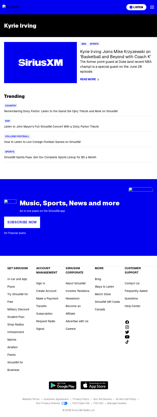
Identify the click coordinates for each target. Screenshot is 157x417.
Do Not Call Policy (126, 399)
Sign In (40, 283)
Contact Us (132, 283)
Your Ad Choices (102, 399)
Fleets (11, 355)
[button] (152, 7)
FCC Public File (81, 403)
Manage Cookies (116, 403)
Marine (11, 339)
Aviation (12, 347)
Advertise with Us (77, 321)
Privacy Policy (81, 399)
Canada (100, 309)
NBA (84, 44)
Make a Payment (47, 298)
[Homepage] (15, 7)
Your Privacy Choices (48, 403)
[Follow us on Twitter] (128, 332)
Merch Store (103, 294)
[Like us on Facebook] (128, 322)
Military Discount (18, 309)
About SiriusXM (75, 283)
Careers (71, 329)
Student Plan (15, 317)
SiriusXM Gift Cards (107, 302)
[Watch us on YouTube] (128, 337)
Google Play (62, 385)
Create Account (46, 291)
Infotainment (15, 332)
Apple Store (94, 385)
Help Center (132, 306)
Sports (94, 44)
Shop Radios (15, 324)
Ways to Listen (104, 286)
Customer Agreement (56, 399)
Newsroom (73, 298)
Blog (98, 279)
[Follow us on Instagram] (128, 327)
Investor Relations (77, 291)
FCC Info (99, 403)
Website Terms (31, 399)
